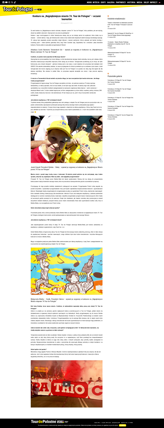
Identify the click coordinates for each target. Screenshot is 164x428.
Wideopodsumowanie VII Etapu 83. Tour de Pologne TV (119, 53)
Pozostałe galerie (115, 76)
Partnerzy (121, 2)
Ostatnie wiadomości (116, 18)
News (89, 2)
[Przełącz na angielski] (159, 2)
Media (139, 2)
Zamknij (122, 425)
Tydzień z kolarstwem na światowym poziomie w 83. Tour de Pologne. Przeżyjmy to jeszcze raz (120, 24)
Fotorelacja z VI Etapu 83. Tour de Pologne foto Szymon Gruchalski (120, 107)
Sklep (146, 2)
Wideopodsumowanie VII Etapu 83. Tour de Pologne (119, 62)
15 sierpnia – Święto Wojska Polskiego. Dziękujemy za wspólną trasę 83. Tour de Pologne (119, 44)
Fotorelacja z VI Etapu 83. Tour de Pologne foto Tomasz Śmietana (120, 98)
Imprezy (153, 2)
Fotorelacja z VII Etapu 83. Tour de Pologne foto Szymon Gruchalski (119, 90)
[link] (3, 2)
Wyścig (96, 2)
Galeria (111, 2)
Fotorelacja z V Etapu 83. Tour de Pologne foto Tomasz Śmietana (120, 116)
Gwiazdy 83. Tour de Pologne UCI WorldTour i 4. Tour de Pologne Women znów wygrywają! (120, 34)
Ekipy (103, 2)
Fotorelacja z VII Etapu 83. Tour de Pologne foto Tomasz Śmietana (119, 81)
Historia (131, 2)
